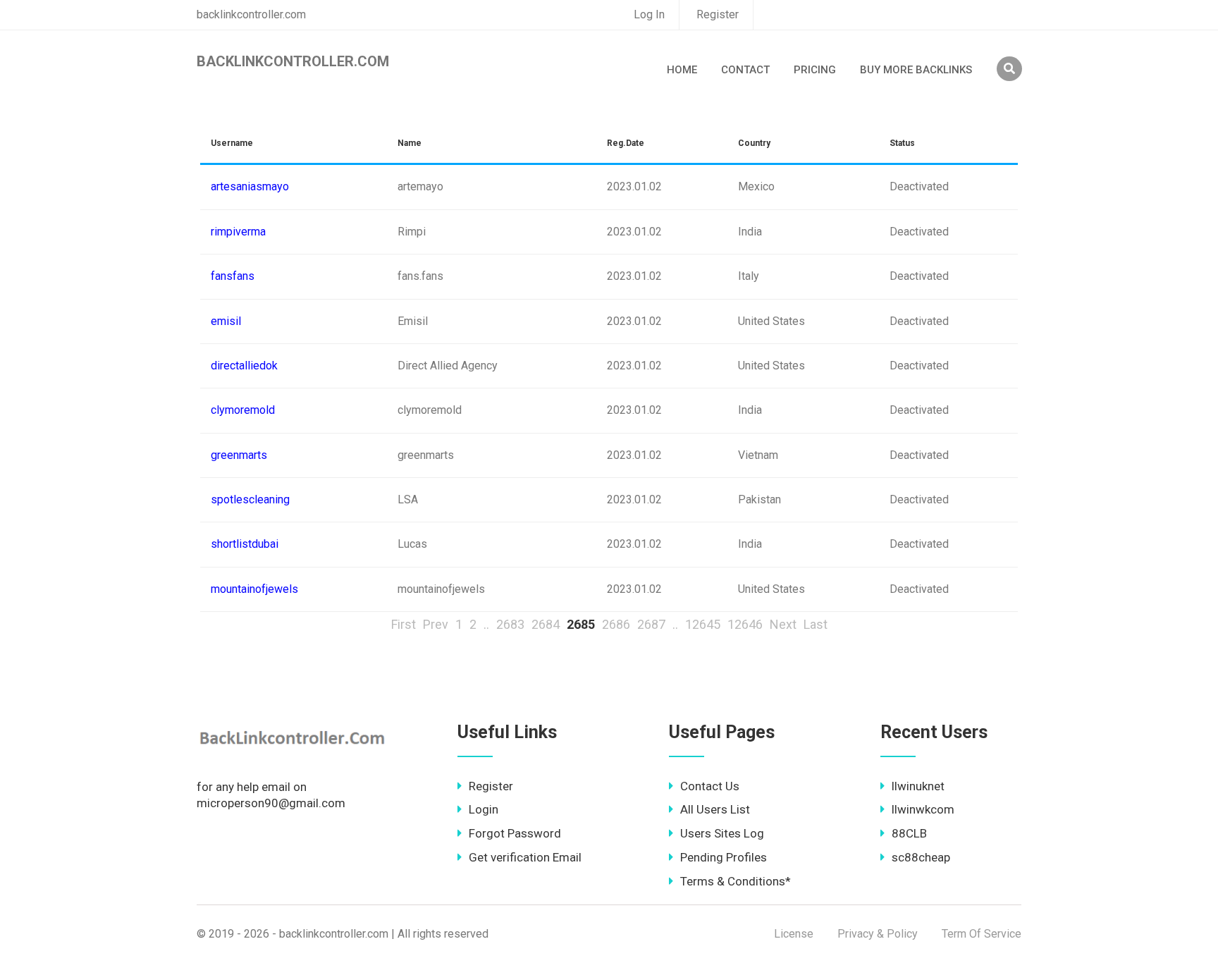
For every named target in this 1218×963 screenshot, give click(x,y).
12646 (745, 624)
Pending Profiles (723, 857)
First (403, 624)
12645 (702, 624)
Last (816, 624)
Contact (745, 69)
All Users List (715, 809)
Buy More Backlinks (916, 69)
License (793, 933)
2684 (545, 624)
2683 (510, 624)
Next (783, 624)
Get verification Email (525, 857)
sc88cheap (921, 857)
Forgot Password (515, 833)
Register (717, 14)
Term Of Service (981, 933)
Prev (435, 624)
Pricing (815, 69)
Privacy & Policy (877, 933)
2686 (616, 624)
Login (483, 809)
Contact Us (709, 786)
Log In (649, 14)
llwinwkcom (923, 809)
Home (682, 69)
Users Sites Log (722, 833)
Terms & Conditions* (735, 881)
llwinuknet (918, 786)
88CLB (909, 833)
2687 (651, 624)
